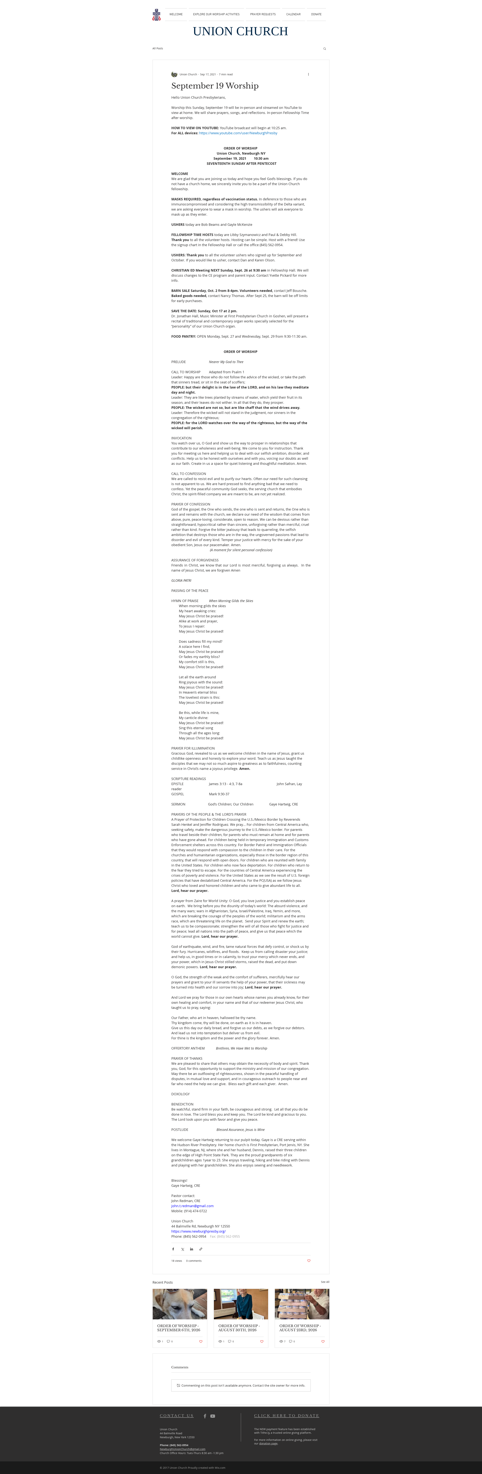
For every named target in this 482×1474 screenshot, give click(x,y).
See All (325, 1282)
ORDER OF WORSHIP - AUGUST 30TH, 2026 (239, 1328)
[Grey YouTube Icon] (213, 1416)
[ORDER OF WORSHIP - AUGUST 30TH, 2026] (241, 1304)
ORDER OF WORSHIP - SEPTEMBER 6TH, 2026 (178, 1328)
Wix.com (220, 1467)
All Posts (158, 48)
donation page (268, 1443)
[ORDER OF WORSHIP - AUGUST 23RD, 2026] (302, 1304)
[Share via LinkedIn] (191, 1249)
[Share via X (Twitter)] (182, 1249)
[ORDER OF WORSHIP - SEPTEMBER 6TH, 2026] (180, 1304)
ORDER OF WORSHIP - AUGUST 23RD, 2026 (300, 1328)
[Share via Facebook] (173, 1249)
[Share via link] (201, 1249)
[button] (324, 48)
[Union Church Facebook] (205, 1416)
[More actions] (308, 74)
